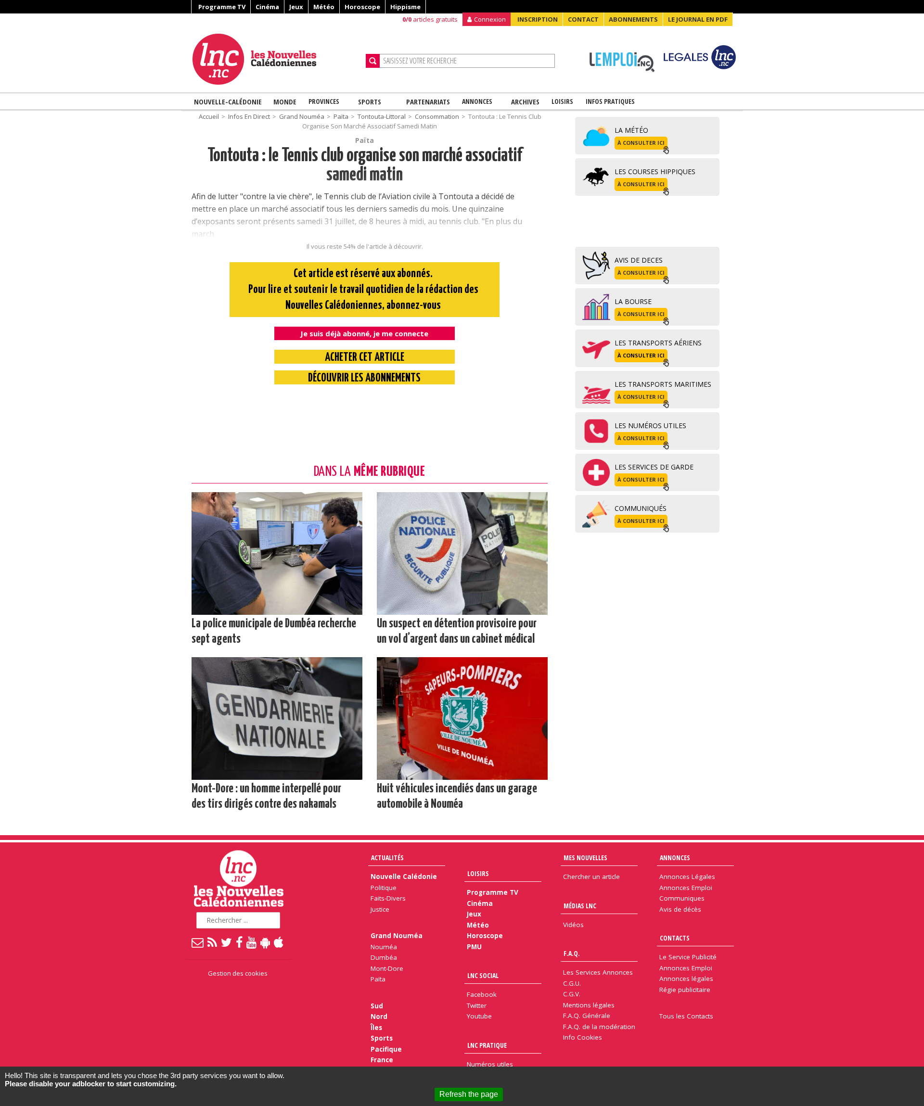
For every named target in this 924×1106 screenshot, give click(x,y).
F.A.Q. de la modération (599, 1026)
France (382, 1059)
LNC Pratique (487, 1045)
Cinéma (267, 6)
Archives (525, 101)
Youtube (479, 1016)
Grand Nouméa (301, 116)
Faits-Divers (388, 898)
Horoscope (362, 6)
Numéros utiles (490, 1064)
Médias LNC (580, 905)
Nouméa (384, 946)
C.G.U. (572, 983)
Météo (323, 6)
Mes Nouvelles (585, 857)
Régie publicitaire (684, 989)
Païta (341, 116)
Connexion (490, 19)
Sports (369, 101)
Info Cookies (582, 1037)
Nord (379, 1016)
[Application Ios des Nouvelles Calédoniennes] (279, 942)
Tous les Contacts (686, 1016)
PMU (474, 946)
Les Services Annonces (598, 972)
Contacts (675, 937)
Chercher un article (591, 876)
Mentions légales (589, 1005)
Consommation (437, 116)
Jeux (296, 6)
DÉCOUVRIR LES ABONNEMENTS (364, 378)
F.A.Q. (572, 953)
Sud (377, 1006)
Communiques (682, 898)
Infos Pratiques (610, 101)
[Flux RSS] (212, 942)
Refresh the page (468, 1094)
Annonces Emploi (685, 887)
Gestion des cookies (238, 973)
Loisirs (562, 101)
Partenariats (428, 101)
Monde (284, 101)
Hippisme (405, 6)
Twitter (477, 1005)
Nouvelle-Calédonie (228, 101)
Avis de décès (680, 909)
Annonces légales (686, 978)
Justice (380, 909)
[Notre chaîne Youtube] (251, 942)
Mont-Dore (387, 968)
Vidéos (573, 924)
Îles (376, 1027)
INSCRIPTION (537, 19)
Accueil (209, 116)
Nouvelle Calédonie (404, 876)
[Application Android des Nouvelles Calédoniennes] (265, 942)
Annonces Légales (687, 876)
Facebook (482, 994)
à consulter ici (641, 142)
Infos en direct (249, 116)
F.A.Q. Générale (586, 1015)
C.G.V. (571, 994)
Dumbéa (384, 957)
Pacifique (386, 1049)
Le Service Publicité (688, 957)
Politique (384, 887)
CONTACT (583, 19)
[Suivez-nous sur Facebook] (240, 942)
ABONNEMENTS (633, 19)
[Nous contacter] (198, 942)
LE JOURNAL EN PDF (698, 19)
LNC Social (483, 975)
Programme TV (221, 6)
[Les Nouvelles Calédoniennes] (275, 59)
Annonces (477, 101)
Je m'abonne (683, 26)
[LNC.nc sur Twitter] (227, 942)
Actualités (387, 857)
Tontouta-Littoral (382, 116)
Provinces (323, 101)
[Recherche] (373, 61)
